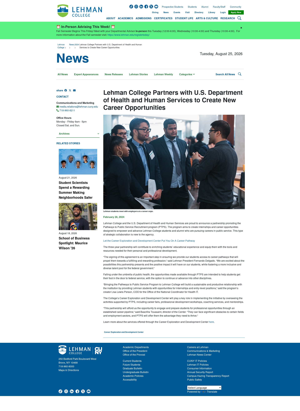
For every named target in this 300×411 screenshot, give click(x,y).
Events (177, 12)
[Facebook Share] (66, 92)
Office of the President (135, 351)
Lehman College (61, 46)
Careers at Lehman (197, 347)
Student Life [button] (184, 18)
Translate (212, 391)
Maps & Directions (69, 370)
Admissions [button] (144, 18)
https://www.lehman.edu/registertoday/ (129, 35)
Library (211, 12)
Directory (199, 12)
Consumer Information (199, 368)
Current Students (132, 361)
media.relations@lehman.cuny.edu (79, 106)
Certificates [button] (163, 18)
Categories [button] (186, 74)
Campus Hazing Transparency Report (208, 376)
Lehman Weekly (163, 74)
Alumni (205, 6)
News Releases (114, 74)
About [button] (110, 18)
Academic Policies (133, 376)
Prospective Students (171, 6)
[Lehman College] (80, 12)
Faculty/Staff (219, 6)
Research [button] (227, 18)
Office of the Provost (134, 354)
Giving (155, 12)
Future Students (131, 364)
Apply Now (236, 12)
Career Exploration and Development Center (124, 332)
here (211, 322)
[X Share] (71, 92)
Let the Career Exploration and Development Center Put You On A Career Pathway (149, 240)
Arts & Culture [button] (207, 18)
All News (63, 74)
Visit (187, 12)
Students (192, 6)
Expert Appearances (86, 74)
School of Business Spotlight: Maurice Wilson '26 (74, 243)
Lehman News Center (199, 354)
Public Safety (194, 379)
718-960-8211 (67, 110)
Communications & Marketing (203, 351)
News (166, 12)
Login (223, 12)
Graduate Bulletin (132, 368)
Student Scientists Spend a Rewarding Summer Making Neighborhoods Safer (75, 190)
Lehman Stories (138, 74)
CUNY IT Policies (197, 361)
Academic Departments (136, 347)
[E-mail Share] (75, 92)
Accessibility (130, 379)
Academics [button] (125, 18)
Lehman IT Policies (198, 364)
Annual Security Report (200, 372)
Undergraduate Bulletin (136, 372)
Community (236, 6)
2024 (77, 44)
